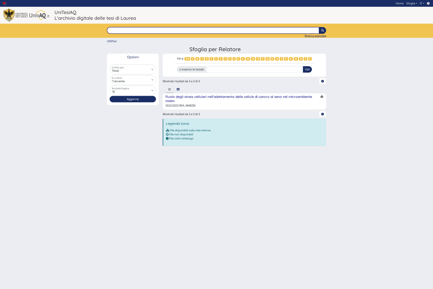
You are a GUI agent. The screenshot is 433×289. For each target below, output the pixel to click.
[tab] (169, 89)
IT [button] (421, 3)
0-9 (187, 58)
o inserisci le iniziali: (191, 69)
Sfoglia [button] (410, 3)
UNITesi (112, 41)
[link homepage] (5, 3)
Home (400, 3)
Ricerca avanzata (315, 36)
